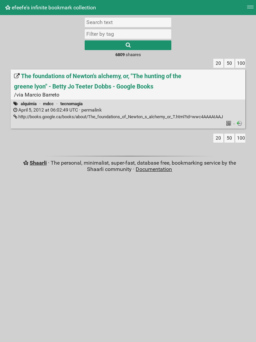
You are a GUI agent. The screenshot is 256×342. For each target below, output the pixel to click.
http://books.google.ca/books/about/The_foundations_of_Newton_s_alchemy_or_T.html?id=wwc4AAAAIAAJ (120, 116)
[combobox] (128, 34)
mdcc (48, 103)
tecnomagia (71, 103)
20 (218, 63)
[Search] (128, 45)
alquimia (29, 103)
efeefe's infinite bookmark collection (53, 7)
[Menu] (250, 9)
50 (229, 63)
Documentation (154, 169)
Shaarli (38, 163)
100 (241, 63)
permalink (59, 110)
